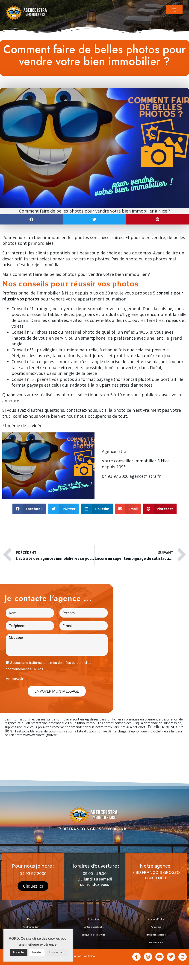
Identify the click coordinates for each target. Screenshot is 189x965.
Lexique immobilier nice (93, 934)
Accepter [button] (19, 952)
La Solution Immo (84, 956)
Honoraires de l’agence (155, 934)
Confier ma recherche (93, 927)
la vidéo (34, 425)
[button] (174, 9)
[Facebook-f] (136, 957)
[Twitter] (171, 957)
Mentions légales (156, 919)
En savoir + (57, 952)
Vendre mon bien (31, 927)
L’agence (31, 919)
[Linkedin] (182, 957)
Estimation (93, 919)
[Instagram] (148, 957)
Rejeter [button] (37, 952)
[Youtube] (159, 957)
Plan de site (156, 927)
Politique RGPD (156, 942)
